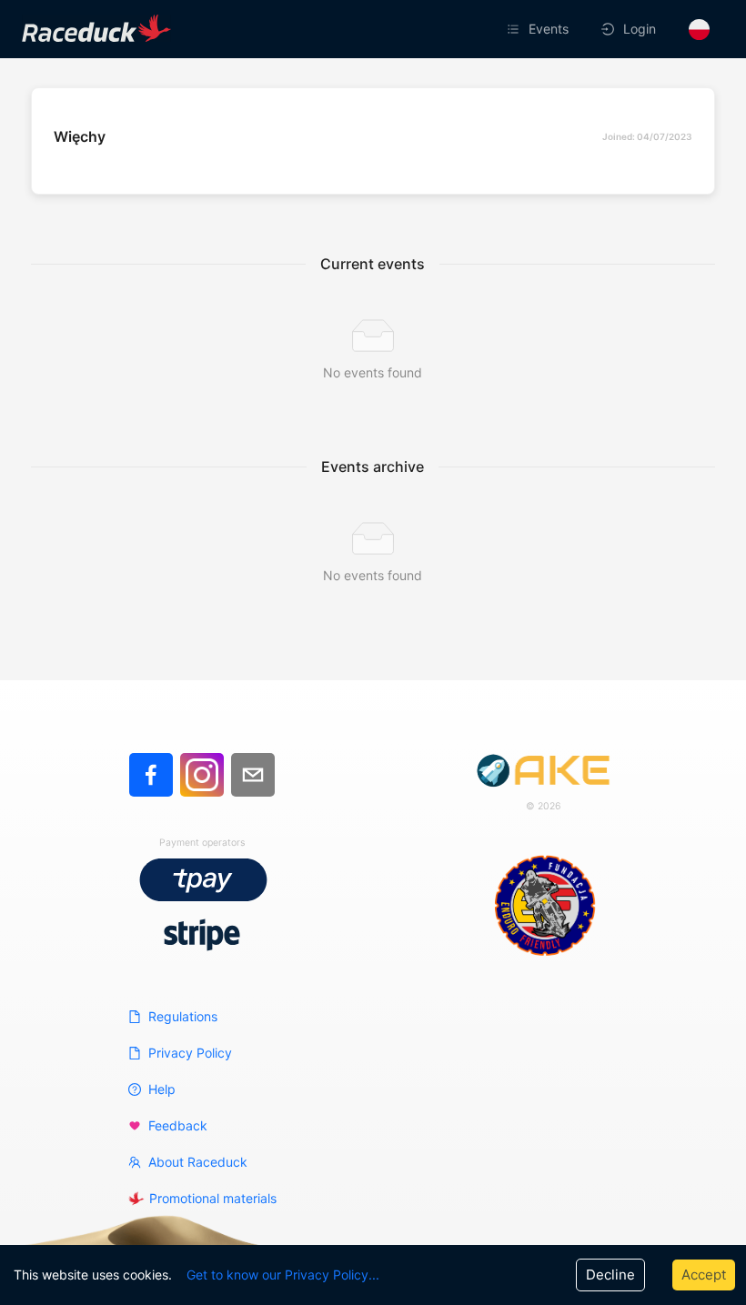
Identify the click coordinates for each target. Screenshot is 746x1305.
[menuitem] (539, 29)
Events (549, 28)
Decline (610, 1274)
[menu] (507, 29)
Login (639, 28)
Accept (703, 1274)
